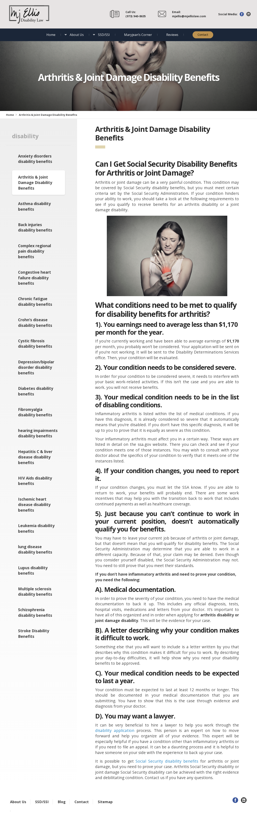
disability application (114, 730)
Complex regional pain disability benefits (34, 251)
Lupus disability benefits (33, 570)
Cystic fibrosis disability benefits (35, 343)
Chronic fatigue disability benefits (35, 301)
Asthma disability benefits (34, 206)
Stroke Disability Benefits (33, 633)
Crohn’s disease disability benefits (35, 322)
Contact (203, 35)
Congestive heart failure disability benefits (34, 277)
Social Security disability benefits (167, 761)
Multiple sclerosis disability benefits (35, 591)
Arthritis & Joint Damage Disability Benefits (35, 182)
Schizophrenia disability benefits (35, 612)
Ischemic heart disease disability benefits (34, 504)
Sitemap (105, 801)
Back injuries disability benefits (35, 227)
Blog (61, 801)
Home (50, 35)
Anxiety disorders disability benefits (35, 158)
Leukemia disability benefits (36, 528)
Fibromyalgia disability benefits (35, 412)
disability (25, 136)
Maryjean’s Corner (138, 35)
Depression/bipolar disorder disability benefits (36, 367)
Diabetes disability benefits (35, 391)
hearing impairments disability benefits (38, 433)
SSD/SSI (104, 35)
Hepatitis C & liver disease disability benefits (35, 457)
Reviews (172, 35)
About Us (77, 35)
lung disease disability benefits (35, 549)
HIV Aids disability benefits (35, 480)
